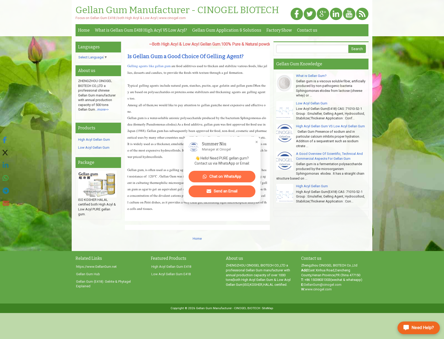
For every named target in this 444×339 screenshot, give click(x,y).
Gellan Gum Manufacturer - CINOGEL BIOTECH (177, 10)
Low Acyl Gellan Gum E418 (171, 274)
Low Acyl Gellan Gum (93, 147)
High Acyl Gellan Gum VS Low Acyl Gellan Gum (330, 126)
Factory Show (279, 30)
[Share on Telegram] (6, 191)
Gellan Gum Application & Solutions (226, 30)
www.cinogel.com (318, 289)
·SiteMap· (267, 308)
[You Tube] (349, 14)
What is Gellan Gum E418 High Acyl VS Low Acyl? (141, 30)
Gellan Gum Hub (88, 274)
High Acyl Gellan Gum (94, 139)
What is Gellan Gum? (311, 76)
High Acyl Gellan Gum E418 (171, 267)
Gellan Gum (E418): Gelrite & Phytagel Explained (103, 284)
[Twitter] (310, 14)
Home (84, 30)
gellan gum (209, 105)
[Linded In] (336, 14)
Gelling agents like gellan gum (149, 66)
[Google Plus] (323, 14)
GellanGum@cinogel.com (322, 285)
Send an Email (225, 191)
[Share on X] (6, 153)
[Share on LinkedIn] (6, 165)
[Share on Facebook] (6, 140)
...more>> (102, 109)
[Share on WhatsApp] (6, 178)
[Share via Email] (6, 203)
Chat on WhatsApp (225, 176)
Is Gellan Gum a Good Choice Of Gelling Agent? (185, 56)
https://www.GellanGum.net (96, 267)
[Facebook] (297, 14)
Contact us (307, 30)
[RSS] (362, 14)
